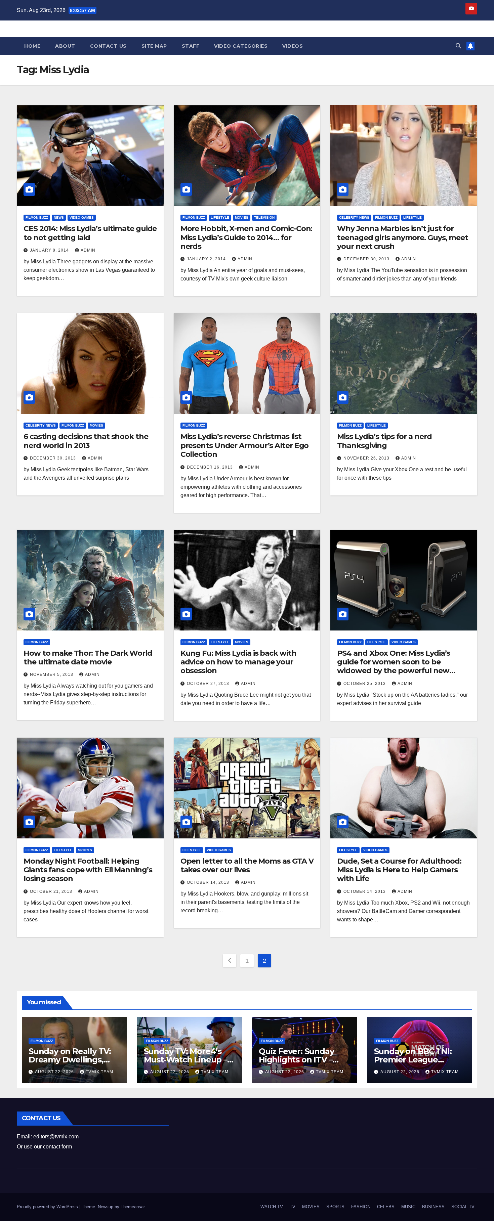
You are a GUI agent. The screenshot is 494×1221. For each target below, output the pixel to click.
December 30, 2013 (367, 259)
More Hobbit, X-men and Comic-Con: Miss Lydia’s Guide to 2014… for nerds (246, 237)
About (65, 46)
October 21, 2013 (52, 891)
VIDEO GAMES (82, 217)
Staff (191, 46)
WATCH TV (271, 1206)
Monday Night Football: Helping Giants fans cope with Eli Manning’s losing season (88, 870)
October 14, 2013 (209, 882)
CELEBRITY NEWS (354, 217)
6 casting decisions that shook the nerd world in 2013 (86, 441)
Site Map (154, 46)
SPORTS (85, 850)
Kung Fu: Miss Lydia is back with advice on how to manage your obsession (238, 662)
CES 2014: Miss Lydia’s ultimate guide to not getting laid (90, 233)
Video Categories (240, 46)
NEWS (59, 217)
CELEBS (386, 1206)
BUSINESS (433, 1206)
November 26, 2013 (367, 458)
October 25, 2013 (365, 683)
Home (32, 46)
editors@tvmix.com (56, 1136)
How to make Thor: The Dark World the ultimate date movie (88, 657)
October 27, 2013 (209, 683)
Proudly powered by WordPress (48, 1206)
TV (292, 1206)
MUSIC (408, 1206)
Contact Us (108, 46)
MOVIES (241, 217)
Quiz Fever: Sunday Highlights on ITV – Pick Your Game (296, 1059)
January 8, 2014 (50, 250)
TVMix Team (99, 1072)
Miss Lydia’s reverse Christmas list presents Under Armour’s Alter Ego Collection (244, 445)
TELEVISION (264, 217)
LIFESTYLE (220, 217)
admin (88, 250)
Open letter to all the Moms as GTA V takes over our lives (247, 865)
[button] (458, 46)
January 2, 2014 (207, 259)
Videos (292, 46)
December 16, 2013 (210, 467)
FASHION (360, 1206)
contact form (57, 1146)
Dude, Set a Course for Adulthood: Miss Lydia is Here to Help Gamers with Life (399, 870)
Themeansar (133, 1206)
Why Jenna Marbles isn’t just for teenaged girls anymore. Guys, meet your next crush (402, 237)
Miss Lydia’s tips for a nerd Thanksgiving (384, 441)
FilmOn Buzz (37, 217)
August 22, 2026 (55, 1072)
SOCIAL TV (463, 1206)
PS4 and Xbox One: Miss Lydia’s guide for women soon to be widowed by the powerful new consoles (393, 666)
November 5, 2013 (52, 674)
